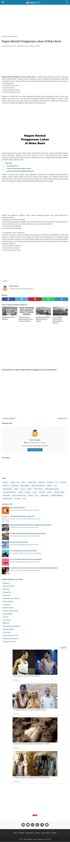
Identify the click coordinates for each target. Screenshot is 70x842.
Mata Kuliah (14, 485)
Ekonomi (5, 482)
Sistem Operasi (38, 489)
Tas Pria (5, 617)
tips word (17, 498)
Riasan (16, 489)
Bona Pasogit (35, 440)
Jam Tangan (7, 620)
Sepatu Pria (6, 595)
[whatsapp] (48, 299)
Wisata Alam (6, 495)
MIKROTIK (6, 485)
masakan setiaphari (56, 495)
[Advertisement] (35, 20)
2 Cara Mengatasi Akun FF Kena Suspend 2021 (23, 550)
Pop (55, 485)
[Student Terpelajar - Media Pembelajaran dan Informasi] (35, 2)
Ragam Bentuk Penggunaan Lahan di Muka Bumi (19, 77)
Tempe (35, 492)
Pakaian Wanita (8, 608)
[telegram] (61, 299)
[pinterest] (35, 299)
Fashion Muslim (8, 601)
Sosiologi (27, 492)
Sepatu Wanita (7, 614)
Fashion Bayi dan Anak (10, 635)
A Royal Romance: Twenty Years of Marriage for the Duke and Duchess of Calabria (33, 568)
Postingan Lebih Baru (9, 418)
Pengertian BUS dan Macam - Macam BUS (22, 516)
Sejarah (29, 489)
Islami (23, 482)
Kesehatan (42, 482)
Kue (56, 482)
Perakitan (49, 485)
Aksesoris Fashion (9, 586)
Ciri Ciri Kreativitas (12, 166)
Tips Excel (42, 492)
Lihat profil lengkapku (35, 449)
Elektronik (6, 589)
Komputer (50, 482)
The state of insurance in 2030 (19, 542)
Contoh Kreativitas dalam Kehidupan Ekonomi (20, 171)
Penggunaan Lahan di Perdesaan (14, 219)
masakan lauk (44, 495)
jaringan (30, 495)
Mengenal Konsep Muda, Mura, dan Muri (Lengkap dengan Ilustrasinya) (30, 525)
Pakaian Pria (7, 592)
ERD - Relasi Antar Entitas (17, 507)
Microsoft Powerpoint (38, 485)
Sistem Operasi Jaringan (52, 489)
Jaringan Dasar (31, 482)
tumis (24, 498)
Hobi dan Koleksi (8, 629)
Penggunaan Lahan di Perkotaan (14, 233)
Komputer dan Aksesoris (11, 638)
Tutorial (49, 492)
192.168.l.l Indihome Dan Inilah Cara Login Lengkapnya (26, 559)
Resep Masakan (7, 489)
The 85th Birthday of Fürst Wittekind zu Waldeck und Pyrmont (27, 533)
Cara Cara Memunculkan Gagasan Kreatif (19, 168)
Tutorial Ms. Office (59, 492)
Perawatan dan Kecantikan (11, 626)
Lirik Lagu (63, 482)
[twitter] (21, 299)
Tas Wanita (6, 604)
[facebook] (8, 299)
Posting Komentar (35, 46)
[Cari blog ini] (67, 2)
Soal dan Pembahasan (9, 492)
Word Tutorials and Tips (19, 495)
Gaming (12, 482)
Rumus (23, 489)
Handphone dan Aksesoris (11, 598)
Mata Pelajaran (25, 485)
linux (36, 495)
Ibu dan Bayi (7, 632)
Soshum (20, 492)
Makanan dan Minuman (10, 611)
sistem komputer (7, 498)
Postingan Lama (62, 418)
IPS (18, 482)
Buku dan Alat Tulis (9, 641)
